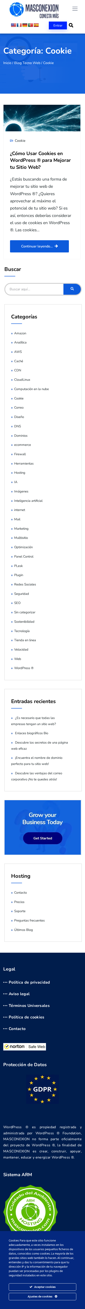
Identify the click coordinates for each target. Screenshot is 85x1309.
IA (15, 482)
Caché (18, 361)
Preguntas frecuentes (29, 920)
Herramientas (24, 463)
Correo (19, 407)
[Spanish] (36, 25)
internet (19, 510)
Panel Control (23, 556)
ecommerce (22, 445)
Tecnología (22, 631)
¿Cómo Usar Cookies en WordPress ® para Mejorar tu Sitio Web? (40, 160)
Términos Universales (29, 1005)
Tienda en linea (25, 640)
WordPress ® (24, 668)
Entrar (57, 25)
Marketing (21, 528)
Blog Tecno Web (27, 63)
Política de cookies (26, 1017)
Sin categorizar (24, 612)
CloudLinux (22, 379)
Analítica (20, 342)
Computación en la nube (31, 389)
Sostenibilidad (24, 621)
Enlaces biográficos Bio (31, 733)
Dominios (20, 435)
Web (17, 659)
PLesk (18, 566)
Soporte (20, 911)
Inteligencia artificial (28, 501)
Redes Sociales (25, 584)
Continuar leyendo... (37, 246)
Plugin (18, 575)
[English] (13, 25)
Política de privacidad (29, 982)
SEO (17, 603)
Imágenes (21, 491)
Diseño (19, 417)
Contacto (20, 892)
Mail (17, 519)
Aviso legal (19, 994)
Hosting (19, 472)
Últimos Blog (23, 930)
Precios (19, 902)
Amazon (20, 333)
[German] (24, 25)
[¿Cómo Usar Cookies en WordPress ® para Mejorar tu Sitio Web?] (41, 117)
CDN (17, 370)
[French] (19, 25)
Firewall (20, 454)
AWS (18, 352)
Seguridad (21, 594)
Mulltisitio (21, 538)
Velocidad (21, 649)
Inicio (7, 63)
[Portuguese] (30, 25)
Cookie (20, 140)
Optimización (23, 547)
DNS (17, 426)
